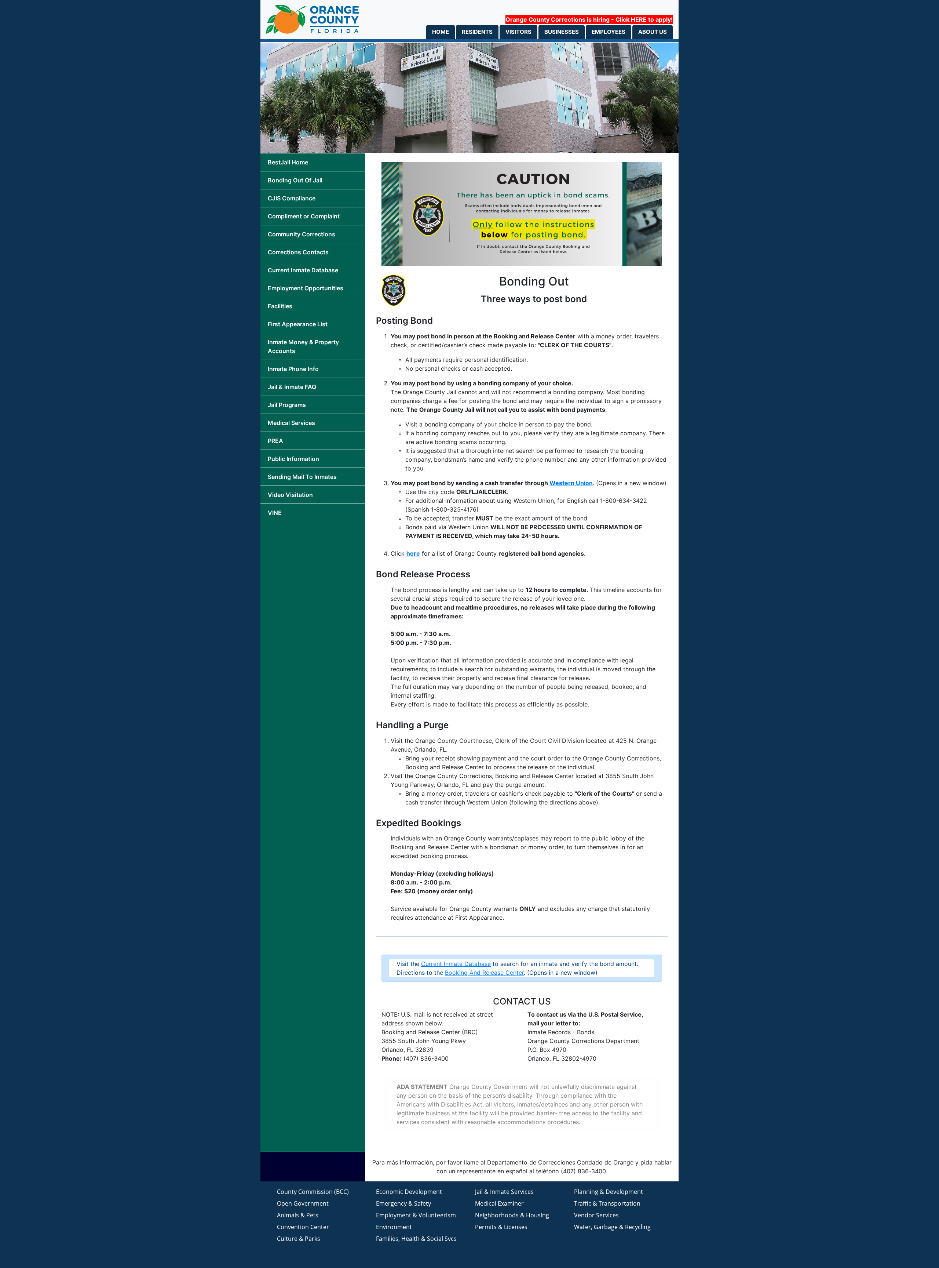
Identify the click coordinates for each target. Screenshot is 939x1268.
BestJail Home (288, 162)
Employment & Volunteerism (416, 1215)
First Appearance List (298, 324)
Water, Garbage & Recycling (612, 1227)
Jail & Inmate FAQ (292, 386)
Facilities (280, 306)
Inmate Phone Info (293, 369)
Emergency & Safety (403, 1203)
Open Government (303, 1203)
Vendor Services (596, 1215)
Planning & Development (608, 1192)
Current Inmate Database (303, 270)
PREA (275, 440)
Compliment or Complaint (304, 216)
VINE (275, 512)
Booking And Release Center (484, 972)
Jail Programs (287, 404)
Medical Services (291, 422)
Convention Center (303, 1227)
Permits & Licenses (501, 1227)
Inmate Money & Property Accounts (303, 346)
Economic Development (409, 1192)
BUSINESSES (561, 31)
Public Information (293, 458)
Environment (394, 1227)
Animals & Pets (297, 1215)
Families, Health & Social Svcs (416, 1239)
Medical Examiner (499, 1203)
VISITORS (518, 31)
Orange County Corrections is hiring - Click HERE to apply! (589, 19)
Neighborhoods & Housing (512, 1215)
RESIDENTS (477, 31)
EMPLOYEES (608, 31)
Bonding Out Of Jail (295, 180)
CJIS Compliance (291, 198)
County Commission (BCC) (313, 1192)
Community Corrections (301, 234)
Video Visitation (290, 494)
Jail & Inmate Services (504, 1192)
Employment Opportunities (305, 288)
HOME (440, 31)
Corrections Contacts (298, 252)
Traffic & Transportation (607, 1203)
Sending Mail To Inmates (302, 476)
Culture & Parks (298, 1239)
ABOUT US (652, 31)
